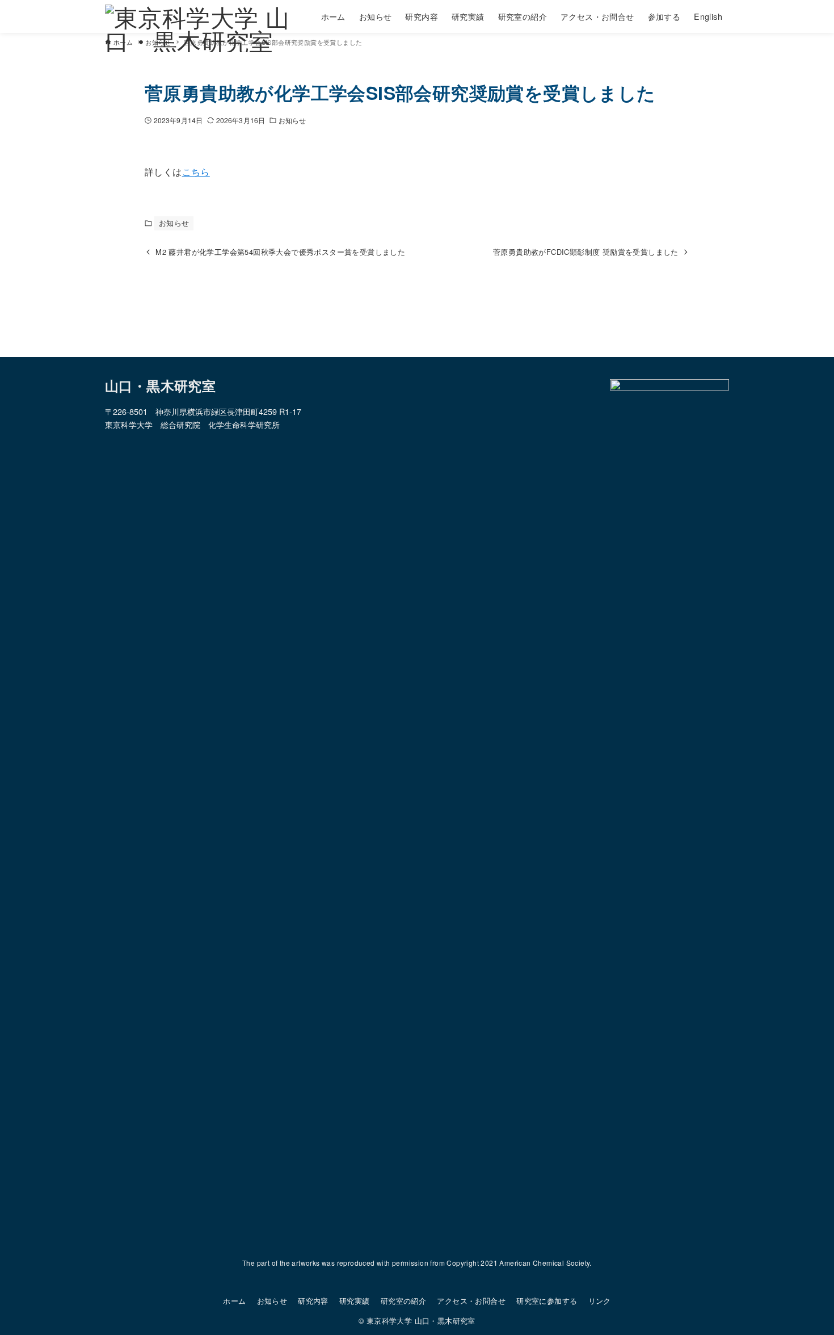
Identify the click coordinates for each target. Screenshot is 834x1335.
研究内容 (313, 1300)
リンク (599, 1300)
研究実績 (354, 1300)
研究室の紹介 (403, 1300)
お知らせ (292, 120)
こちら (196, 171)
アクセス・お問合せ (471, 1300)
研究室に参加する (546, 1300)
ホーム (234, 1300)
